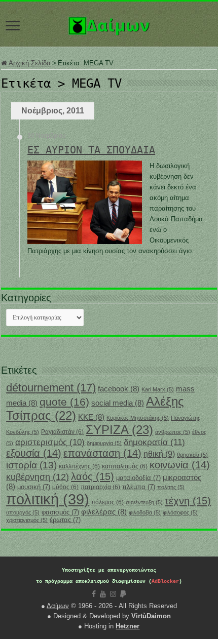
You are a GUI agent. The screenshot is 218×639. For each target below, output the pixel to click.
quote (64, 402)
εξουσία (33, 453)
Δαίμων (58, 606)
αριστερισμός (50, 442)
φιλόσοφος (180, 512)
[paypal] (123, 594)
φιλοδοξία (145, 512)
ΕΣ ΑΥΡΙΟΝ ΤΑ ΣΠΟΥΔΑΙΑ (91, 150)
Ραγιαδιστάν (62, 431)
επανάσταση (102, 453)
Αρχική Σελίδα (29, 63)
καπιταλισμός (125, 466)
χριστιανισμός (27, 520)
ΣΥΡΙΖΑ (119, 429)
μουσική (33, 487)
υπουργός (23, 512)
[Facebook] (94, 594)
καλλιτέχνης (79, 466)
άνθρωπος (172, 432)
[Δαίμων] (109, 24)
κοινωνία (180, 464)
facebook (118, 389)
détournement (51, 387)
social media (117, 403)
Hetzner (127, 626)
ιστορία (31, 465)
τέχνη (188, 500)
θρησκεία (192, 455)
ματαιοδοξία (138, 478)
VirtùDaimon (151, 616)
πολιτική (47, 499)
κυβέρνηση (37, 477)
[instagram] (113, 594)
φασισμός (60, 512)
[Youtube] (103, 594)
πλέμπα (138, 487)
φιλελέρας (104, 512)
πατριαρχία (100, 487)
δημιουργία (104, 443)
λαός (92, 476)
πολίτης (171, 487)
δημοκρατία (154, 442)
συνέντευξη (144, 502)
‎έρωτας (65, 520)
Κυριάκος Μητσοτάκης (137, 418)
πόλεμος (107, 502)
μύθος (65, 487)
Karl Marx (157, 389)
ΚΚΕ (91, 417)
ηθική (159, 454)
